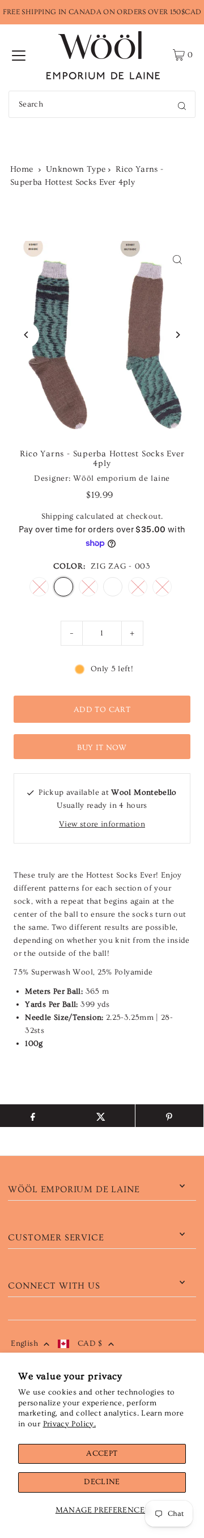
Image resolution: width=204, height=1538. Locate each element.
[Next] (177, 335)
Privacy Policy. (69, 1424)
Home (21, 169)
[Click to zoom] (177, 259)
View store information (102, 824)
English (24, 1343)
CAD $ (90, 1343)
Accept (101, 1453)
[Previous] (26, 335)
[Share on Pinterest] (169, 1115)
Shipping (57, 516)
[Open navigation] (19, 55)
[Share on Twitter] (101, 1115)
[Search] (182, 104)
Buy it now (102, 747)
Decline (102, 1481)
